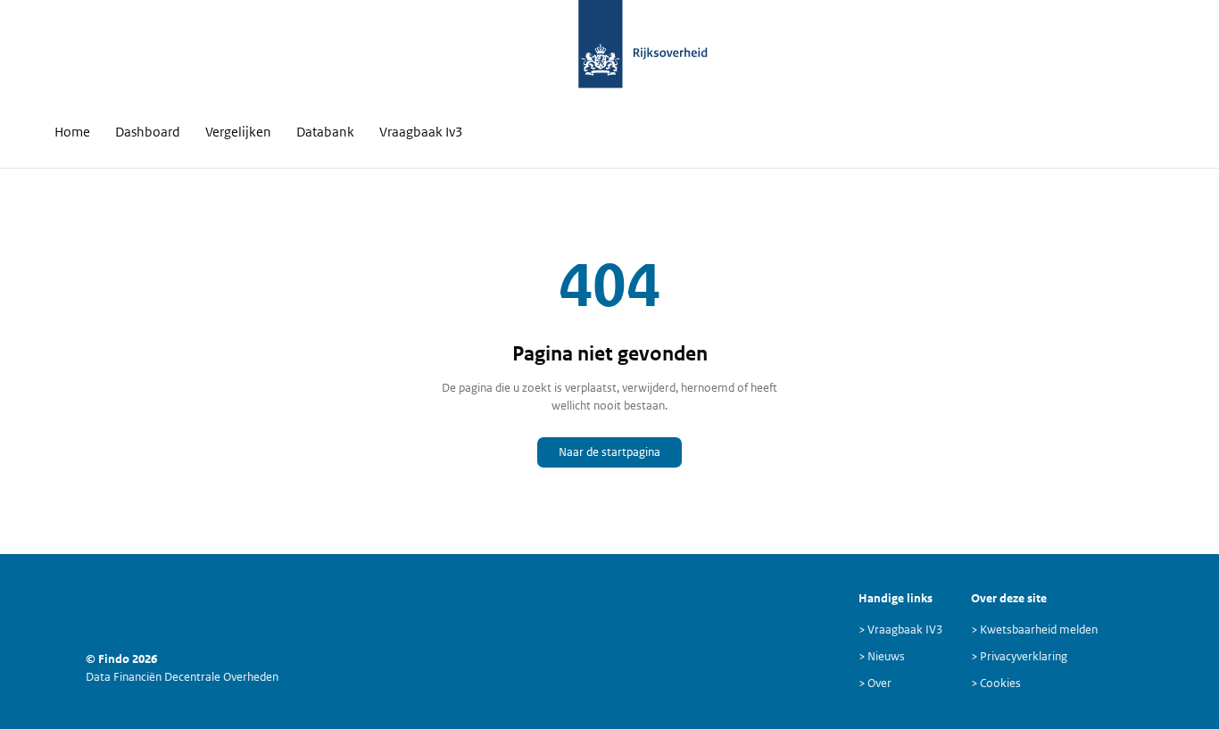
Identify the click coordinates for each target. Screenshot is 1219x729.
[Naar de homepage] (601, 53)
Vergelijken (238, 131)
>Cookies (996, 683)
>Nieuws (881, 656)
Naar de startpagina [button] (609, 452)
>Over (874, 683)
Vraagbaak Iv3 (421, 131)
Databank (325, 131)
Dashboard (147, 131)
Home (72, 131)
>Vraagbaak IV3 (900, 629)
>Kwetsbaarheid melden (1034, 629)
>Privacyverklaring (1019, 656)
